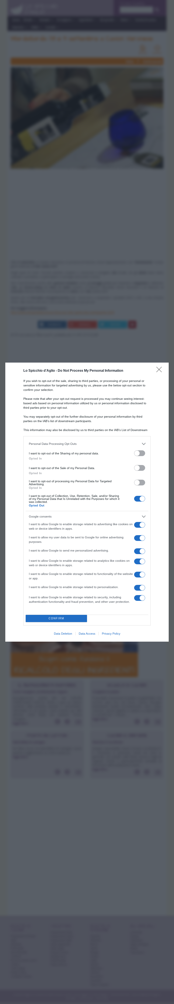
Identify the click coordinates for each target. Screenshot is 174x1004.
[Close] (160, 371)
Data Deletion (63, 633)
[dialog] (87, 502)
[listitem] (87, 444)
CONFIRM (56, 618)
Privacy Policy (111, 633)
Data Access (87, 633)
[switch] (139, 453)
